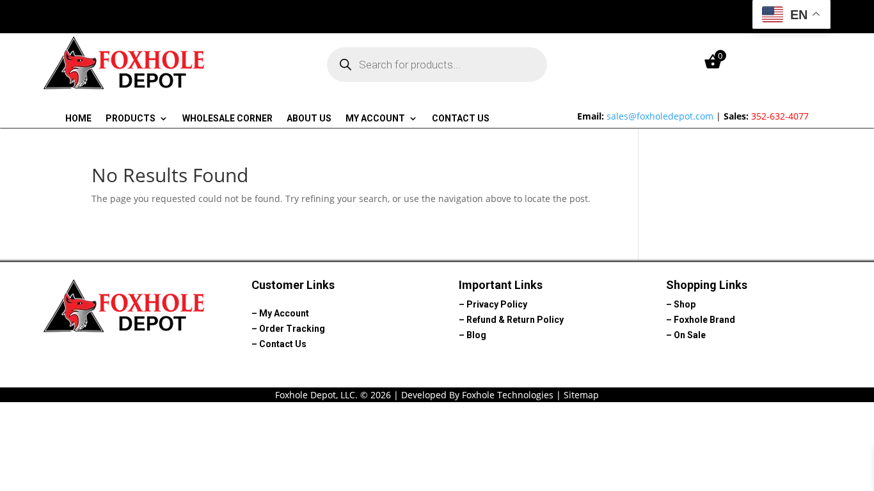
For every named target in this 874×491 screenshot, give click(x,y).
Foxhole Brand (704, 320)
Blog (476, 335)
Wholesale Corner (227, 118)
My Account (375, 118)
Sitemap (581, 395)
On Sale (690, 335)
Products (130, 118)
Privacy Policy (496, 304)
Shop (684, 304)
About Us (309, 118)
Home (78, 118)
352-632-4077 (780, 116)
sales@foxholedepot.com (660, 116)
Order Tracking (292, 328)
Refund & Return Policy (515, 320)
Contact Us (460, 118)
